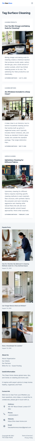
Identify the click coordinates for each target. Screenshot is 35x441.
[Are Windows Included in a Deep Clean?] (17, 108)
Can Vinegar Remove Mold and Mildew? (14, 305)
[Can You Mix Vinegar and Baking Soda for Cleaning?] (17, 42)
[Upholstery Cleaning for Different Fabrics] (17, 176)
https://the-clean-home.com (17, 421)
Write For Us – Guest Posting (12, 366)
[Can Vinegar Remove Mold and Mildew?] (17, 287)
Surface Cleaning (10, 156)
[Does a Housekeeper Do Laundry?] (17, 327)
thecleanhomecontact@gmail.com (19, 427)
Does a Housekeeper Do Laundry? (12, 345)
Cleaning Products (11, 22)
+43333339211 (13, 415)
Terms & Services (27, 435)
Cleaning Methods (10, 88)
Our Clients (6, 361)
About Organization (8, 358)
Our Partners (6, 363)
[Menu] (32, 3)
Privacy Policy (29, 437)
